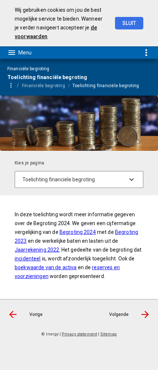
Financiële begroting (43, 85)
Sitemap (108, 334)
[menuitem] (47, 85)
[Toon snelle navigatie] (146, 52)
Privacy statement (79, 334)
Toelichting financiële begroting (105, 85)
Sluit (129, 23)
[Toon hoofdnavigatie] (19, 52)
